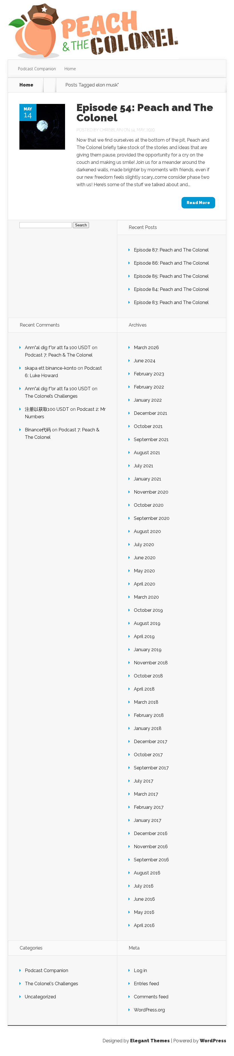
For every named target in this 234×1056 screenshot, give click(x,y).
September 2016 (151, 859)
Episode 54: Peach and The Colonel (144, 112)
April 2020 (144, 584)
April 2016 (144, 925)
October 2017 (148, 754)
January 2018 (148, 728)
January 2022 (148, 400)
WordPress (213, 1040)
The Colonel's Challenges (51, 983)
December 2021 (150, 413)
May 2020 (144, 571)
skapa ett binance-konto (50, 368)
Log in (140, 970)
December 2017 (150, 741)
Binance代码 (38, 430)
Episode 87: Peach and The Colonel (171, 250)
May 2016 (144, 912)
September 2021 (151, 439)
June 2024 (145, 360)
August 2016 (147, 873)
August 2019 (147, 623)
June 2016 (144, 899)
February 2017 (149, 807)
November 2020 (151, 492)
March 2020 (146, 597)
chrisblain (111, 130)
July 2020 (144, 544)
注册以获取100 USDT (47, 409)
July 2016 (144, 886)
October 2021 (148, 426)
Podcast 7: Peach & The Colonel (58, 355)
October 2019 (148, 610)
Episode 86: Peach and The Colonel (171, 263)
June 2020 (145, 557)
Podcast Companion (37, 68)
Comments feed (151, 996)
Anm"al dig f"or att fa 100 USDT (58, 347)
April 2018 (144, 689)
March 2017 (146, 794)
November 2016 (151, 846)
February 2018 (149, 715)
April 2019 (144, 636)
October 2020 (149, 505)
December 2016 (151, 833)
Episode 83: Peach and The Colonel (171, 302)
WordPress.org (149, 1010)
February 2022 (149, 387)
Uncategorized (40, 996)
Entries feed (146, 983)
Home (70, 68)
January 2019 (148, 649)
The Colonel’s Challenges (51, 396)
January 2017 (147, 820)
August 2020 (147, 531)
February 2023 (149, 374)
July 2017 (143, 781)
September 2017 (151, 768)
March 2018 (146, 702)
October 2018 (148, 676)
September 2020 (152, 518)
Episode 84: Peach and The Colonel (171, 289)
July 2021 (143, 465)
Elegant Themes (150, 1040)
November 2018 (151, 662)
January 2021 (147, 479)
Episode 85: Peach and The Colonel (171, 276)
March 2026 (146, 347)
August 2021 (147, 452)
